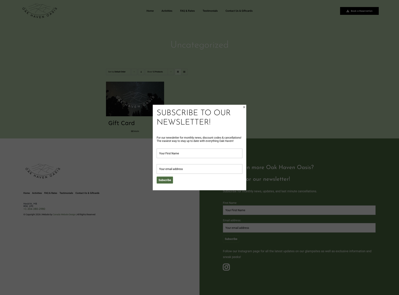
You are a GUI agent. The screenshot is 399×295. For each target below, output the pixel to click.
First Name (163, 147)
